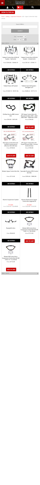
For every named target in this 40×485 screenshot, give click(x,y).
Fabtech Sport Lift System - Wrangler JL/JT (29, 86)
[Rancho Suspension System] (11, 192)
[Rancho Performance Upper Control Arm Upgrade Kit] (29, 193)
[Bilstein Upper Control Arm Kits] (11, 164)
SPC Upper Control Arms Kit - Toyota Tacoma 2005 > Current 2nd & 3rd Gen (29, 144)
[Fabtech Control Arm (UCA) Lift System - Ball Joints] (11, 50)
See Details (11, 70)
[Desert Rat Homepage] (22, 3)
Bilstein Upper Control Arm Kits (10, 171)
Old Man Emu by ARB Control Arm (11, 115)
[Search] (32, 7)
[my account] (7, 7)
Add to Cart (30, 127)
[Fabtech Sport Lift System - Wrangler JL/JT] (29, 78)
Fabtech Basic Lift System (11, 86)
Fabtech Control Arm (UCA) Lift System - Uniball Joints (29, 58)
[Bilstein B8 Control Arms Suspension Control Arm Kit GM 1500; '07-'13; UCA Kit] (11, 250)
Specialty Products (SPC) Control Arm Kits (29, 172)
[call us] (13, 7)
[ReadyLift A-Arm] (11, 221)
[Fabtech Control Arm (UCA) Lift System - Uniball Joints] (29, 50)
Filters (9, 12)
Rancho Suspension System (11, 200)
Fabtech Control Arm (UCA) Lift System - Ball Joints (11, 58)
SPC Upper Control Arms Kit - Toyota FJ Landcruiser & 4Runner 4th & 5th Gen (11, 144)
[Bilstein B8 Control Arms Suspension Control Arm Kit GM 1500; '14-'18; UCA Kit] (29, 221)
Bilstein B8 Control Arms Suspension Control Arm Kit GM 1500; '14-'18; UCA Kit (29, 229)
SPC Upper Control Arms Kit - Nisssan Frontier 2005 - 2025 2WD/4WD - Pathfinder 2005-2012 (29, 116)
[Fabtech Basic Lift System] (11, 79)
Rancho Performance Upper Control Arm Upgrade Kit (29, 200)
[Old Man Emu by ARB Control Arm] (11, 107)
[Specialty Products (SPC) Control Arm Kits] (29, 164)
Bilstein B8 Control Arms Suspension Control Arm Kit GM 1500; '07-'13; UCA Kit (10, 258)
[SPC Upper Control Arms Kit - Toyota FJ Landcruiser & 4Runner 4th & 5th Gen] (11, 136)
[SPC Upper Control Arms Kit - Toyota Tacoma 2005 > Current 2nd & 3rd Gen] (29, 136)
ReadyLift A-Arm (10, 228)
